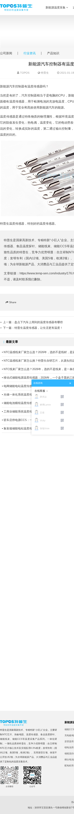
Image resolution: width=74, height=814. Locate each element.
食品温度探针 (25, 246)
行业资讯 (30, 53)
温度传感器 (32, 734)
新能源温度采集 (56, 7)
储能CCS (60, 246)
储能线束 (44, 246)
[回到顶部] (69, 809)
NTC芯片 (7, 734)
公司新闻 (6, 53)
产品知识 (53, 53)
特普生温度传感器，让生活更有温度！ (38, 327)
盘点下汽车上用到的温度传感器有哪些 (38, 322)
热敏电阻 (19, 734)
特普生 (45, 72)
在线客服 (40, 390)
